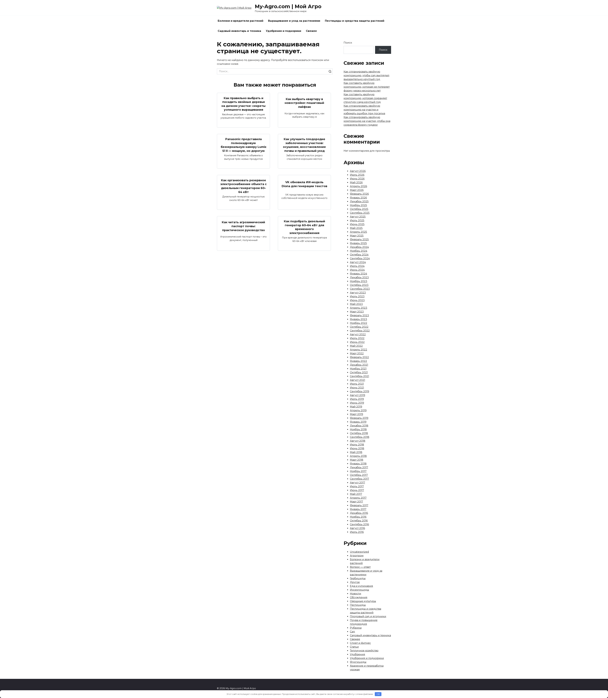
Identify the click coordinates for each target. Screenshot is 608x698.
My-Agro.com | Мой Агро (288, 6)
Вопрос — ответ (360, 567)
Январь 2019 (358, 421)
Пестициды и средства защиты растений (354, 20)
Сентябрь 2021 (359, 376)
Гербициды (358, 578)
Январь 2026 (358, 197)
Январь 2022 (358, 361)
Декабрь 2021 (359, 364)
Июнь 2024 (357, 269)
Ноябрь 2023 (358, 281)
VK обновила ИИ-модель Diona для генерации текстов (304, 184)
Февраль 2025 (359, 239)
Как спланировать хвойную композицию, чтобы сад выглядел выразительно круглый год (366, 75)
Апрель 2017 (358, 497)
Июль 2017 (357, 486)
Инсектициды (359, 589)
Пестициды (358, 604)
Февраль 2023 (359, 315)
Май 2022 (356, 345)
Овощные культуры (363, 601)
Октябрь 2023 (359, 285)
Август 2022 (358, 334)
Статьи (354, 646)
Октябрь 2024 (359, 254)
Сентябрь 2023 (360, 288)
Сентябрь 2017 (359, 478)
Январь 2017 (358, 509)
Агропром (357, 555)
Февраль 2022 (359, 357)
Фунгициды (358, 661)
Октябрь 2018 (359, 433)
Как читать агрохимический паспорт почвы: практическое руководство (243, 226)
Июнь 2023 (357, 300)
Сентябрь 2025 (360, 212)
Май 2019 (356, 406)
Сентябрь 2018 (359, 437)
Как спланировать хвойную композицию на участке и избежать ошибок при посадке (364, 109)
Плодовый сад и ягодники (368, 616)
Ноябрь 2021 (358, 368)
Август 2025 (358, 216)
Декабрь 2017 (359, 467)
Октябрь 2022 (359, 326)
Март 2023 (357, 311)
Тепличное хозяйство (364, 650)
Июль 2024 (357, 266)
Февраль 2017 (359, 505)
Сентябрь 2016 (359, 524)
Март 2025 (357, 235)
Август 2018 (357, 440)
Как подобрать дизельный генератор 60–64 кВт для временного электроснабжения (304, 227)
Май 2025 (356, 228)
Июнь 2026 (357, 178)
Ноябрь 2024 (358, 250)
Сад (352, 631)
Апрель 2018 (358, 456)
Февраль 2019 (359, 418)
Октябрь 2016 (359, 520)
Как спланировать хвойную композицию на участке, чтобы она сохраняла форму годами (367, 121)
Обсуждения (358, 597)
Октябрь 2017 (359, 475)
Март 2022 (357, 353)
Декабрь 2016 (359, 513)
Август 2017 (357, 482)
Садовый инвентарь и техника (239, 30)
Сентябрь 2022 (360, 330)
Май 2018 (356, 452)
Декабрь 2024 (359, 247)
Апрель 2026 (358, 186)
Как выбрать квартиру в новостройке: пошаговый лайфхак (304, 102)
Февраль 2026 (359, 193)
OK (378, 694)
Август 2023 (358, 292)
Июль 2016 (357, 532)
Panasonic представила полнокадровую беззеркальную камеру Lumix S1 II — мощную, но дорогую (243, 144)
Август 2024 (358, 262)
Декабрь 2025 (359, 201)
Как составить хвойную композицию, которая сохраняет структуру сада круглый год (365, 98)
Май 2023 (356, 304)
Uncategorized (359, 551)
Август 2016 (357, 528)
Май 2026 (356, 182)
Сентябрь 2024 (360, 258)
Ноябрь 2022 (358, 323)
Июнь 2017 (357, 490)
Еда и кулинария (361, 585)
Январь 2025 (358, 243)
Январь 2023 (358, 319)
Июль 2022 (357, 338)
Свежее (311, 30)
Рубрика (355, 627)
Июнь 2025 (357, 224)
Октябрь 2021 (359, 372)
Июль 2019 (357, 399)
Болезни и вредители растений (240, 20)
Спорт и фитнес (360, 642)
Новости (355, 593)
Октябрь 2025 (359, 209)
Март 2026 (357, 190)
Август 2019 (357, 395)
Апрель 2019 (358, 410)
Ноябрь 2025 (358, 205)
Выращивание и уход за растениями (294, 20)
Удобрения (357, 654)
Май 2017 (356, 494)
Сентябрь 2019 (359, 391)
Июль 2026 (357, 174)
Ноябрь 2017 (358, 471)
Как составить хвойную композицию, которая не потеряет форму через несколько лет (367, 87)
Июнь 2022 (357, 342)
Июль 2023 (357, 296)
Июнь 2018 (357, 448)
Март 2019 (356, 414)
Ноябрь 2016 (358, 516)
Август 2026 (358, 171)
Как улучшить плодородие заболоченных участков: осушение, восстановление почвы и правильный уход (304, 144)
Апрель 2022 (358, 349)
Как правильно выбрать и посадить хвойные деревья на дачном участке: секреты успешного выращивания (244, 103)
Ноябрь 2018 (358, 429)
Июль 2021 (357, 383)
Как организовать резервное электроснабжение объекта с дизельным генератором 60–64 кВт (243, 185)
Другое (355, 582)
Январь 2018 (358, 463)
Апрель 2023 (358, 307)
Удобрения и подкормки (283, 30)
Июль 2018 (357, 444)
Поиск (348, 42)
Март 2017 (356, 501)
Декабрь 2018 (359, 425)
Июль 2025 (357, 220)
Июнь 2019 (357, 402)
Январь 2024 (358, 273)
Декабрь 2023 (359, 277)
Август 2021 (357, 380)
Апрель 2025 (358, 231)
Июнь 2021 (357, 387)
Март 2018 (356, 459)
